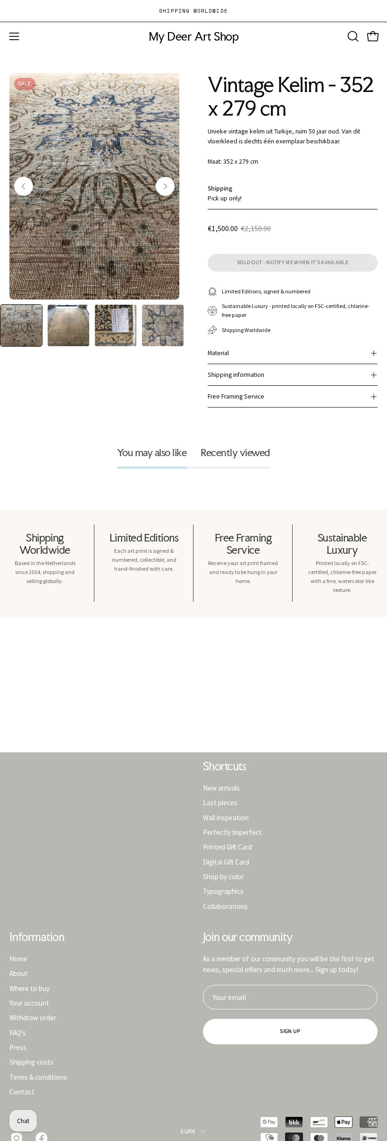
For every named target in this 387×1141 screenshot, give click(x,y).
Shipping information (236, 375)
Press (17, 1047)
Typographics (223, 891)
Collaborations (225, 905)
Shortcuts (224, 766)
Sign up (290, 1031)
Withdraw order (32, 1017)
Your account (29, 1003)
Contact (21, 1091)
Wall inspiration (226, 817)
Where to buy (29, 987)
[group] (193, 11)
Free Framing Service (236, 396)
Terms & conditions (38, 1076)
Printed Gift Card (227, 846)
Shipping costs (31, 1062)
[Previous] (23, 186)
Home (18, 958)
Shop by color (223, 876)
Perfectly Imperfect (232, 832)
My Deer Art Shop (193, 36)
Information (36, 937)
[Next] (165, 186)
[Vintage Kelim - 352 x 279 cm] (21, 325)
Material (218, 353)
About (18, 973)
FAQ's (17, 1032)
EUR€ (188, 1131)
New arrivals (221, 787)
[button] (352, 36)
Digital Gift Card (226, 861)
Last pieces (220, 802)
